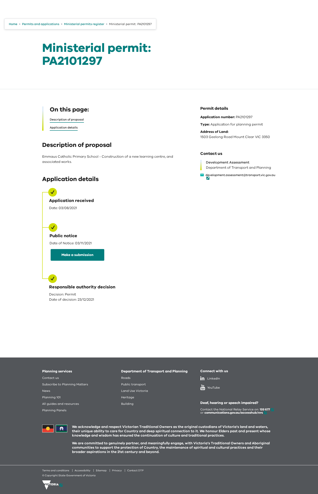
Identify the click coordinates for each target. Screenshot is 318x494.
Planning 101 (51, 397)
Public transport (133, 384)
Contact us (50, 378)
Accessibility (82, 470)
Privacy (117, 470)
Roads (125, 378)
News (46, 391)
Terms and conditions (55, 470)
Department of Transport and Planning (154, 371)
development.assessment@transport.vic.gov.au (240, 175)
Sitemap (101, 470)
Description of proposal (67, 120)
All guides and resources (60, 404)
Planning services (57, 371)
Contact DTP (135, 470)
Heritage (127, 397)
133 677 (265, 409)
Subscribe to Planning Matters (65, 384)
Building (127, 404)
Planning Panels (54, 410)
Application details (64, 127)
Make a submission (77, 255)
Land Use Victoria (134, 391)
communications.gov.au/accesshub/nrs (233, 413)
